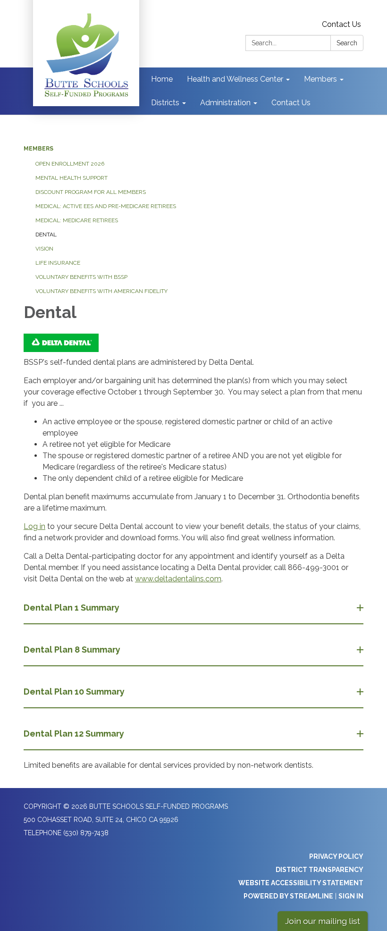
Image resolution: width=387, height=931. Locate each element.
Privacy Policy (336, 856)
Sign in (350, 896)
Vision (44, 248)
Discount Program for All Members (90, 192)
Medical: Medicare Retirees (76, 220)
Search (347, 43)
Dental (46, 234)
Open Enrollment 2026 (69, 163)
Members (38, 148)
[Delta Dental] (193, 343)
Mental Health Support (71, 178)
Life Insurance (57, 263)
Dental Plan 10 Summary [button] (74, 691)
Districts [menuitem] (165, 102)
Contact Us (341, 24)
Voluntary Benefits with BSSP (81, 277)
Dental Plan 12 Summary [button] (74, 733)
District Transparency (319, 869)
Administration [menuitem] (225, 102)
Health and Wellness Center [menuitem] (235, 79)
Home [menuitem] (162, 79)
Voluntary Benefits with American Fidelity (101, 291)
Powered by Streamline (288, 896)
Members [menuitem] (320, 79)
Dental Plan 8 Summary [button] (72, 649)
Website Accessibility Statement (300, 883)
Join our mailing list (322, 921)
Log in (34, 526)
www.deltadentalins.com (178, 578)
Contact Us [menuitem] (291, 102)
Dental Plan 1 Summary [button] (71, 607)
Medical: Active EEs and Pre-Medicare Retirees (105, 206)
